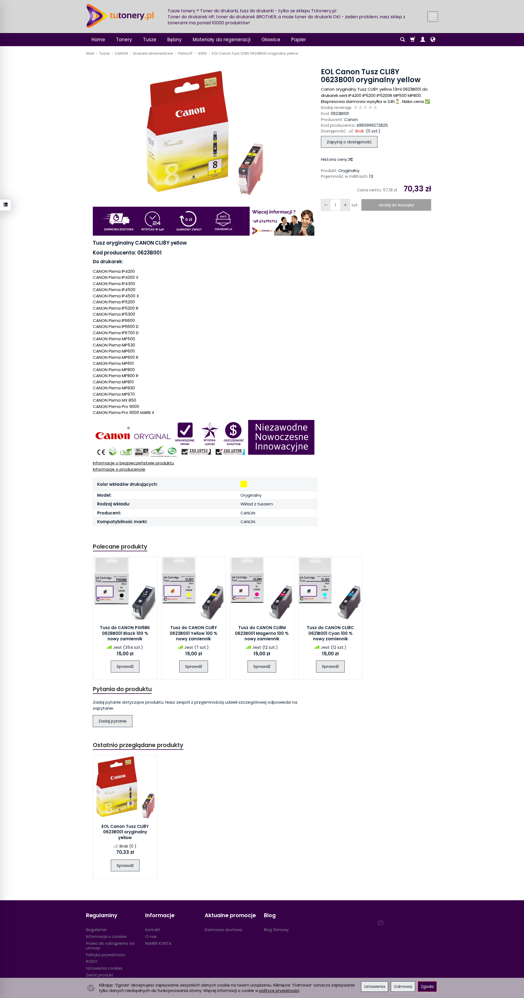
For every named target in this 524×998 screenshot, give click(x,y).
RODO (91, 961)
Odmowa (403, 986)
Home (98, 39)
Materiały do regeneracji (222, 39)
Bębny (174, 39)
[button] (204, 133)
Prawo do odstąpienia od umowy (110, 946)
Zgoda (427, 986)
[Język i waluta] (433, 39)
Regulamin (96, 929)
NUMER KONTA (158, 943)
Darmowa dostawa (223, 929)
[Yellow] (243, 484)
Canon (351, 119)
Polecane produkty (120, 546)
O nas (151, 936)
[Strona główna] (120, 15)
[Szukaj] (402, 39)
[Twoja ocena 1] (355, 108)
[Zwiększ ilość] (325, 205)
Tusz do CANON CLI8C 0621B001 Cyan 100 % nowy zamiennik (330, 633)
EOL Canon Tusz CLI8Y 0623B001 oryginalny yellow (125, 832)
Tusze (149, 39)
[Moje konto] (423, 39)
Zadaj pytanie (113, 721)
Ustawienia (374, 986)
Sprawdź (125, 666)
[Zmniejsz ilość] (345, 205)
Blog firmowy (276, 929)
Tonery (124, 39)
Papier (298, 39)
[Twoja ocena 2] (360, 108)
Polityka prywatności (105, 955)
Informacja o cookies (106, 936)
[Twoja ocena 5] (375, 108)
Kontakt (152, 929)
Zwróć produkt (99, 975)
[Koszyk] (412, 39)
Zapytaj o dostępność (349, 142)
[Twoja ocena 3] (365, 108)
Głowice (270, 39)
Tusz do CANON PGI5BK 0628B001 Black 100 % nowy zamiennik (125, 633)
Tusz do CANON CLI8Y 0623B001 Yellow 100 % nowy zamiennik (194, 633)
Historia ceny (334, 159)
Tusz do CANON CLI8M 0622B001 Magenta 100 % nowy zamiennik (262, 633)
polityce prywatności (279, 990)
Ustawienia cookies (104, 968)
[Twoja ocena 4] (370, 108)
